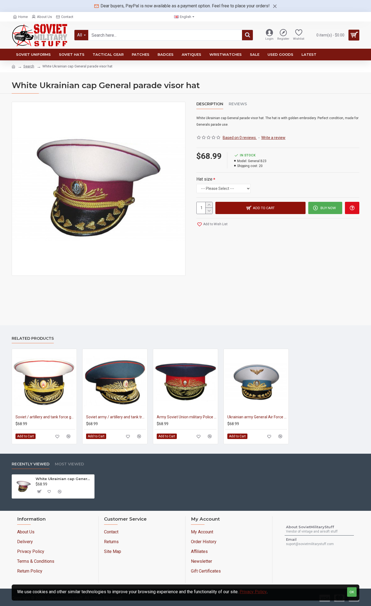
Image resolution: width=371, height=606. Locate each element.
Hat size (204, 179)
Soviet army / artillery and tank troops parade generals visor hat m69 (116, 417)
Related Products (33, 338)
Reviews (238, 104)
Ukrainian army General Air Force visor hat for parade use (257, 417)
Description (209, 104)
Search (28, 66)
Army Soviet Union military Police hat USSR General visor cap (186, 417)
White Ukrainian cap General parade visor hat (64, 479)
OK (352, 592)
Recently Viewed (30, 464)
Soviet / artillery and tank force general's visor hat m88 (45, 417)
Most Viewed (69, 464)
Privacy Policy (253, 591)
